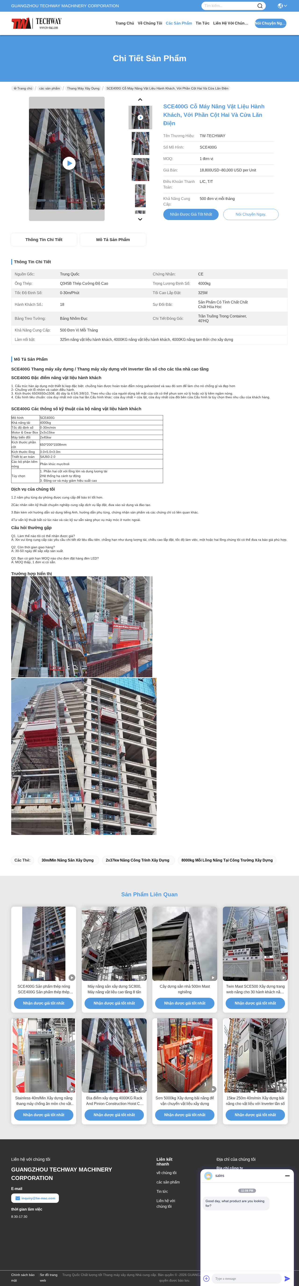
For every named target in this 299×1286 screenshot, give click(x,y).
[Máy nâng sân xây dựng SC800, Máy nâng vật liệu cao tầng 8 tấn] (114, 944)
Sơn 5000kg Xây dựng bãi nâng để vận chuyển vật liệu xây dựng (185, 1101)
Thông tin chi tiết (43, 239)
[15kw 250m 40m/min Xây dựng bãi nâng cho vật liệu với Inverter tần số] (255, 1055)
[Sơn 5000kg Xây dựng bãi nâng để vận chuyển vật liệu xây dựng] (185, 1055)
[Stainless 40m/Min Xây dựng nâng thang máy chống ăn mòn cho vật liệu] (44, 1055)
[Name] (260, 6)
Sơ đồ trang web (48, 1277)
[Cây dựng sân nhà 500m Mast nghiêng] (184, 944)
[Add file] (206, 1278)
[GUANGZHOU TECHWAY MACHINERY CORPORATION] (37, 23)
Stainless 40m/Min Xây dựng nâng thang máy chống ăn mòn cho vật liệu (43, 1101)
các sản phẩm (179, 23)
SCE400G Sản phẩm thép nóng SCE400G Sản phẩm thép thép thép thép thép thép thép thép (44, 989)
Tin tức (203, 23)
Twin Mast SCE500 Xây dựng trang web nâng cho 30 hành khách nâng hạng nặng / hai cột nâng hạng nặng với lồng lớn (255, 989)
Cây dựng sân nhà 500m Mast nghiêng (185, 989)
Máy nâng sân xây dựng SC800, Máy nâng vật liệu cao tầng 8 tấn (114, 989)
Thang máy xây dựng (83, 88)
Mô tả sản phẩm (113, 239)
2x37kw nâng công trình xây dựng (137, 860)
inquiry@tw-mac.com (38, 1198)
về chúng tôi (150, 23)
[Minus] (287, 1176)
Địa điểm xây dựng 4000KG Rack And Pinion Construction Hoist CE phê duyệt (114, 1101)
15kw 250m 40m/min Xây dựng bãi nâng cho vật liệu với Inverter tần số (255, 1101)
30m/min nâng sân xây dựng (68, 860)
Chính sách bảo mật (23, 1277)
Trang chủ (124, 23)
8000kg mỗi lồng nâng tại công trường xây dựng (227, 860)
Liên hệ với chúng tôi (230, 23)
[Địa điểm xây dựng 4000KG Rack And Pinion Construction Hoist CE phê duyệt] (114, 1055)
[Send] (287, 1278)
